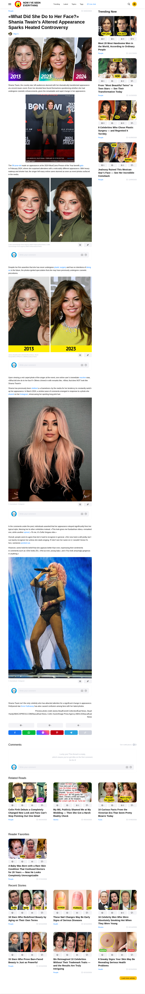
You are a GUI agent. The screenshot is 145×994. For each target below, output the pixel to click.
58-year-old (16, 165)
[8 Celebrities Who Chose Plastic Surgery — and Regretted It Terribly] (117, 110)
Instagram (24, 394)
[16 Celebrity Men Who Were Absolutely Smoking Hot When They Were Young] (117, 900)
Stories (55, 820)
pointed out (25, 543)
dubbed (35, 388)
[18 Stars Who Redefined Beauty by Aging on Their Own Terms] (27, 900)
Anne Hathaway (27, 706)
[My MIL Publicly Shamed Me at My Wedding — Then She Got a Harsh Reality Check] (72, 792)
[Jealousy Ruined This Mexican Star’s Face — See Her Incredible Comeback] (117, 152)
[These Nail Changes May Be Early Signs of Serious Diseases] (72, 900)
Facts (100, 820)
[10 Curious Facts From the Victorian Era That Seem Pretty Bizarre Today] (117, 792)
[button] (21, 725)
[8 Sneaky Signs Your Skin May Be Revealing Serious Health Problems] (117, 942)
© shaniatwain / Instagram (16, 504)
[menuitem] (57, 4)
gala (81, 165)
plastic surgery (60, 267)
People (10, 11)
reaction (82, 377)
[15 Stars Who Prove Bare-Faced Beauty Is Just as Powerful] (27, 942)
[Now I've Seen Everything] (28, 4)
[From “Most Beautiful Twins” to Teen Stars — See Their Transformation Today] (117, 68)
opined (26, 532)
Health (55, 924)
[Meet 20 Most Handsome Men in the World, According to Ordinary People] (117, 26)
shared (11, 394)
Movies (100, 927)
